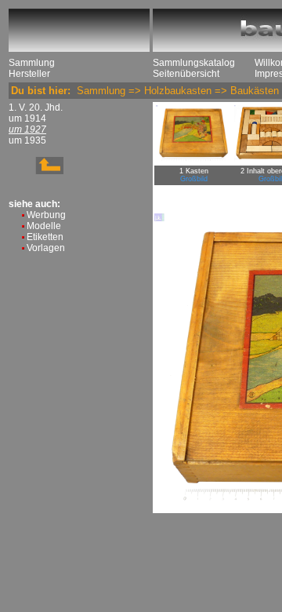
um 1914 (27, 118)
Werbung (46, 214)
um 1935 (27, 140)
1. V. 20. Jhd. (36, 107)
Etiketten (45, 236)
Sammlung (32, 62)
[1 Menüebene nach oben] (36, 171)
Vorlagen (46, 247)
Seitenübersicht (186, 73)
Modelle (44, 225)
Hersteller (29, 73)
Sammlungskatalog (194, 62)
